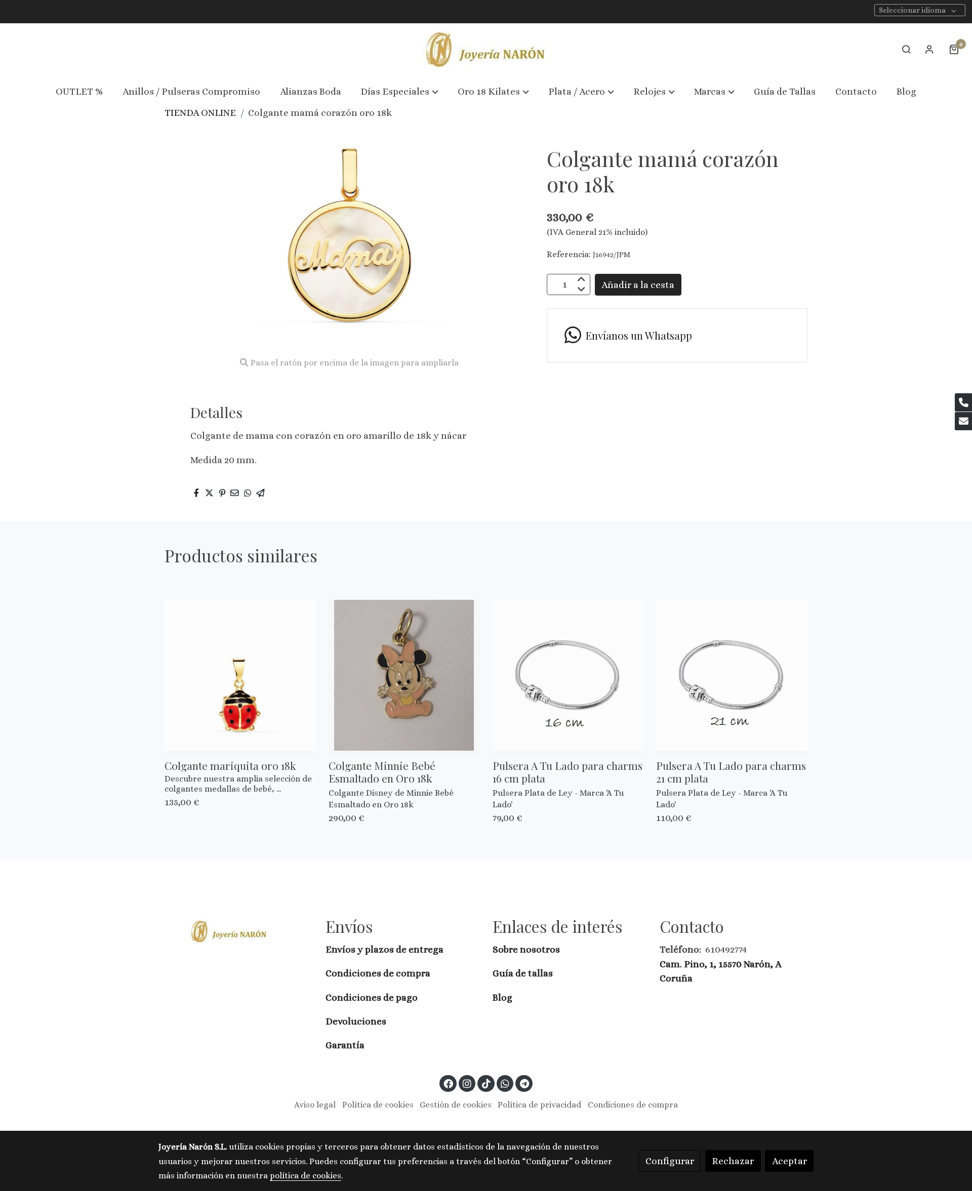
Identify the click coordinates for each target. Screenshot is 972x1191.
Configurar (669, 1161)
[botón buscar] (906, 49)
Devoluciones (356, 1021)
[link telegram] (524, 1083)
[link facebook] (448, 1083)
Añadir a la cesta (637, 284)
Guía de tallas (523, 973)
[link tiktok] (486, 1083)
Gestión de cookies (456, 1105)
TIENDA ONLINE (200, 112)
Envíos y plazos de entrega (384, 949)
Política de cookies (378, 1105)
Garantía (345, 1045)
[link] (486, 49)
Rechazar (733, 1161)
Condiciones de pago (372, 997)
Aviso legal (315, 1105)
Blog (502, 997)
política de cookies (305, 1175)
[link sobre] (235, 931)
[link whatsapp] (505, 1083)
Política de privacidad (539, 1105)
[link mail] (963, 421)
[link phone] (963, 402)
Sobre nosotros (527, 949)
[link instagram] (467, 1083)
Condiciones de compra (378, 973)
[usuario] (929, 49)
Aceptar (789, 1161)
